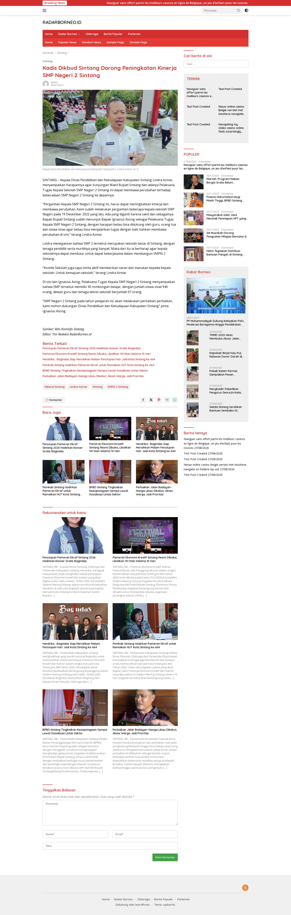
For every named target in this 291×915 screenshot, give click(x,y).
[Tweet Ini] (151, 400)
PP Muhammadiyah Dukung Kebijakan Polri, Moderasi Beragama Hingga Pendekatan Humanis (215, 322)
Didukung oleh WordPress (133, 904)
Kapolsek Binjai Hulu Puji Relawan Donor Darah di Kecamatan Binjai (225, 354)
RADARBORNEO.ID (62, 22)
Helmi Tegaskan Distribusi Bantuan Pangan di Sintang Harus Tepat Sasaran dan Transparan (224, 252)
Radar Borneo (67, 34)
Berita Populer (113, 34)
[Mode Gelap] (246, 10)
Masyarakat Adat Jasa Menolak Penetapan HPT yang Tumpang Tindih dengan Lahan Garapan (226, 216)
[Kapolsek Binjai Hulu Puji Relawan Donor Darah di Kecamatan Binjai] (193, 355)
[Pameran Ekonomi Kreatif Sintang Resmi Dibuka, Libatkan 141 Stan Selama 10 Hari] (110, 428)
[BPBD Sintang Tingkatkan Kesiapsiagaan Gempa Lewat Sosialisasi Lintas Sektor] (110, 472)
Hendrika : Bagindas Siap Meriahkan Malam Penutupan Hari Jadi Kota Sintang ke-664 (99, 359)
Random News (91, 42)
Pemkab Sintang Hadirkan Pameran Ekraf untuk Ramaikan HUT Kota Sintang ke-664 (98, 365)
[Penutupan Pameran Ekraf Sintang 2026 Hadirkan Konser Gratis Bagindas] (64, 428)
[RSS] (245, 888)
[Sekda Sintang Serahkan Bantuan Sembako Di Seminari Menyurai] (193, 409)
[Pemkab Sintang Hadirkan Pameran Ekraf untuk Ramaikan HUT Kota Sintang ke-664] (64, 472)
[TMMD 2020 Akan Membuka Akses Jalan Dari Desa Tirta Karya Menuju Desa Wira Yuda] (193, 337)
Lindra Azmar (78, 387)
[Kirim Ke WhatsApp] (175, 400)
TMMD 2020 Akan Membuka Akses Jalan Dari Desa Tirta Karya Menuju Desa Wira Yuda (225, 336)
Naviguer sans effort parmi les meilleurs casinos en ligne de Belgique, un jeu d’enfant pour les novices (151, 3)
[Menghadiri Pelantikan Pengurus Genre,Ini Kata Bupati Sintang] (193, 391)
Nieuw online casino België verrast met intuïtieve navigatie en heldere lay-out (231, 110)
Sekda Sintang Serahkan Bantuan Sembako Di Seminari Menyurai (225, 408)
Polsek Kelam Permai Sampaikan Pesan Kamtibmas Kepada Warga (223, 372)
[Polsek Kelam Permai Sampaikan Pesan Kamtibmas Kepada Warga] (193, 373)
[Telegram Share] (167, 400)
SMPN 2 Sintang (118, 387)
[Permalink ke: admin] (46, 83)
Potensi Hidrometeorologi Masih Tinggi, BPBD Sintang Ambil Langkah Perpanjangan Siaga (226, 198)
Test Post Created (247, 3)
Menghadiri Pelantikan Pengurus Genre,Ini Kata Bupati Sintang (225, 390)
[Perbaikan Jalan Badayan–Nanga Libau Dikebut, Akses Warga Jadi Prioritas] (157, 472)
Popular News (67, 42)
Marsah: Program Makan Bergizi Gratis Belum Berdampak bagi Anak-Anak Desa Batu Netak (225, 180)
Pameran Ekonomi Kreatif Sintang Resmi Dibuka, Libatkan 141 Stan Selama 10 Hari (97, 354)
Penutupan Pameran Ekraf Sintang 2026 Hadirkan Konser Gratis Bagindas (92, 348)
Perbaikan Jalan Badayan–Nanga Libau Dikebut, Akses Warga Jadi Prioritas (93, 376)
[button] (238, 10)
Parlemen (134, 34)
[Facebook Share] (143, 400)
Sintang (47, 61)
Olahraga (92, 34)
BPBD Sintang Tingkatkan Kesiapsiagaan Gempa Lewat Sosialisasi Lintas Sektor (95, 370)
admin (54, 82)
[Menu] (45, 10)
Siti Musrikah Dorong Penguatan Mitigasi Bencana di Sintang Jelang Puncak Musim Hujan (226, 234)
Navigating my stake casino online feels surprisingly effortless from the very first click (231, 128)
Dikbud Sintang (55, 387)
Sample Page (115, 42)
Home (49, 34)
